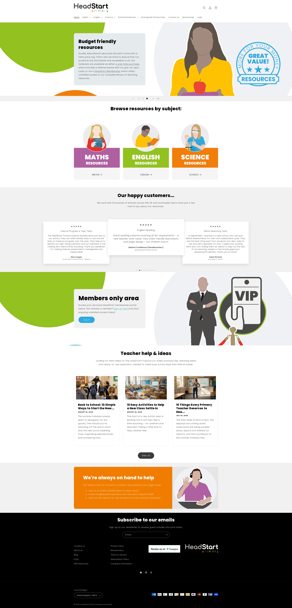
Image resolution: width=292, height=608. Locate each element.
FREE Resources (81, 564)
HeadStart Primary (87, 604)
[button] (86, 17)
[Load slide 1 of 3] (139, 99)
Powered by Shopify (104, 604)
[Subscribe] (166, 535)
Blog (76, 555)
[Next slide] (153, 98)
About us (78, 550)
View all (146, 455)
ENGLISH (144, 174)
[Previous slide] (133, 98)
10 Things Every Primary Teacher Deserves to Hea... (194, 408)
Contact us (79, 546)
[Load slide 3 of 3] (147, 99)
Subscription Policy (120, 559)
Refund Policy (117, 550)
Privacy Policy (117, 546)
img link (97, 123)
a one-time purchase (127, 64)
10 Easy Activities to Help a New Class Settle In (145, 406)
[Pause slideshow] (158, 98)
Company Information (121, 564)
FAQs (76, 559)
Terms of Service (119, 555)
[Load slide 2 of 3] (143, 99)
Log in (86, 319)
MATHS (95, 174)
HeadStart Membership (107, 71)
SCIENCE (194, 174)
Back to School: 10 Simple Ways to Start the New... (96, 406)
